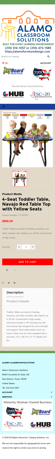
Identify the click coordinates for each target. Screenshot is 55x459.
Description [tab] (15, 292)
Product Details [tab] (18, 301)
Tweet (10, 283)
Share (4, 283)
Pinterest (16, 283)
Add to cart (28, 262)
